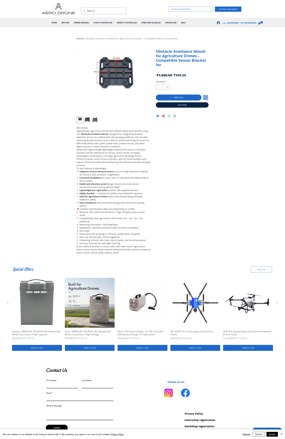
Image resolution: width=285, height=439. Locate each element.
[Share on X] (174, 116)
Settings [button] (246, 434)
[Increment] (167, 87)
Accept (272, 434)
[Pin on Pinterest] (163, 116)
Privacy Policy (117, 434)
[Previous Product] (8, 302)
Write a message (54, 406)
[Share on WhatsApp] (169, 116)
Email (48, 393)
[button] (260, 22)
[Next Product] (277, 302)
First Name (51, 380)
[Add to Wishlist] (206, 97)
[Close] (281, 434)
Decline (258, 434)
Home (79, 38)
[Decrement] (158, 87)
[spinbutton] (162, 87)
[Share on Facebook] (158, 116)
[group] (142, 314)
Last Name (86, 380)
